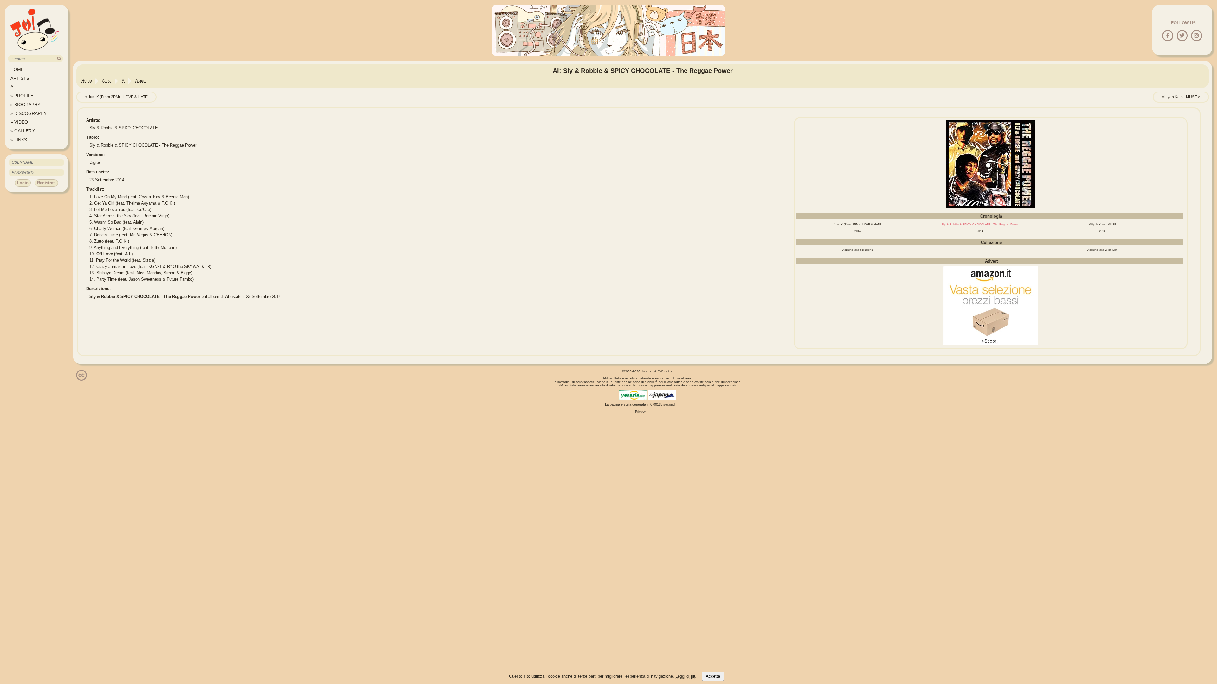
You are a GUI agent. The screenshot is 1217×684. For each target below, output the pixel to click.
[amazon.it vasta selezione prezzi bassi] (990, 343)
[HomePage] (35, 52)
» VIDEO (19, 121)
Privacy (640, 411)
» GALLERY (22, 130)
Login (23, 182)
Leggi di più (685, 676)
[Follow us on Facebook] (1167, 36)
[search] (59, 58)
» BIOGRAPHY (25, 104)
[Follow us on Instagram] (1196, 36)
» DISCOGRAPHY (28, 113)
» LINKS (18, 139)
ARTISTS (19, 78)
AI (12, 86)
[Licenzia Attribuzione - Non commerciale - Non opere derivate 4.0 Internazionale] (81, 378)
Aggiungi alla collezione (857, 249)
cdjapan (662, 395)
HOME (17, 69)
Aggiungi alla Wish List (1102, 249)
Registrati (46, 182)
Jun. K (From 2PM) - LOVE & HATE (118, 97)
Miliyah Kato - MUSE (1179, 97)
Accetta (713, 676)
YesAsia (633, 395)
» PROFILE (21, 95)
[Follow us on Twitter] (1181, 36)
